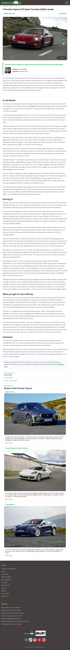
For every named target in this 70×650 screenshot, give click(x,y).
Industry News (5, 585)
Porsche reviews (8, 377)
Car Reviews (5, 574)
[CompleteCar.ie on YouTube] (39, 640)
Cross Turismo (32, 115)
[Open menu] (67, 2)
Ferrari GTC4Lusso (30, 117)
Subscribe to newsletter (8, 569)
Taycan (15, 6)
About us (4, 591)
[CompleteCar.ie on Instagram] (44, 640)
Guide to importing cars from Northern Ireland (15, 621)
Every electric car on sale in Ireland (11, 624)
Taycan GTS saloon (47, 205)
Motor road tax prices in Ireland (10, 607)
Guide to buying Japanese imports (11, 618)
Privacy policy (5, 593)
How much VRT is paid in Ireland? (11, 610)
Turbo (39, 302)
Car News (4, 582)
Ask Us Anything (58, 364)
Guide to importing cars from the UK (12, 616)
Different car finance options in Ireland (12, 613)
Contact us (4, 596)
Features (4, 588)
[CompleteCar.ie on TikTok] (30, 640)
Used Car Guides (6, 577)
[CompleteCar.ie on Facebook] (26, 640)
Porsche (11, 6)
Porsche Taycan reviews (10, 380)
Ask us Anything (5, 580)
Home (3, 571)
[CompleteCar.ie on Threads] (35, 640)
